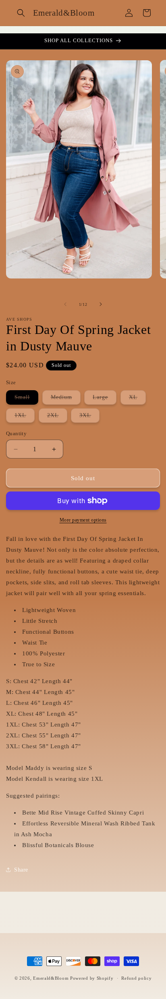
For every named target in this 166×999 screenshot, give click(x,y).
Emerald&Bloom (50, 978)
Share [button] (21, 870)
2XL (57, 417)
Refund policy (136, 978)
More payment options (83, 520)
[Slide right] (101, 304)
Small (26, 399)
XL (137, 399)
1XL (25, 417)
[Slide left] (65, 304)
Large (104, 399)
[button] (21, 13)
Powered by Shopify (92, 978)
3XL (89, 417)
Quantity (16, 433)
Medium (66, 399)
